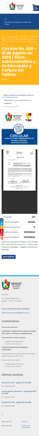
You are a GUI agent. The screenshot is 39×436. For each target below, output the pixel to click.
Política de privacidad (26, 426)
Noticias (25, 421)
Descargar (8, 257)
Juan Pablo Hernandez (10, 97)
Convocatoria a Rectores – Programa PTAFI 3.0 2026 (19, 392)
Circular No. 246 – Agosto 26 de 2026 (16, 402)
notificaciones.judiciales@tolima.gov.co (16, 313)
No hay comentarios (11, 107)
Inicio (3, 36)
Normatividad (7, 426)
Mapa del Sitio (7, 421)
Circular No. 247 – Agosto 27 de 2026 (16, 383)
